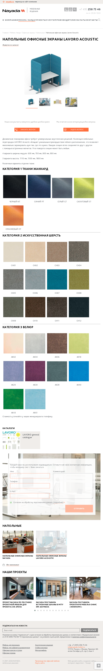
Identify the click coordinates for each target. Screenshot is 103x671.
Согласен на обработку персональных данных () (38, 502)
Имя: (12, 471)
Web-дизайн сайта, (75, 661)
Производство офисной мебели (47, 661)
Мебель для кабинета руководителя (16, 648)
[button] (34, 610)
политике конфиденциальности (84, 637)
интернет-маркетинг (76, 663)
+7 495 (89, 9)
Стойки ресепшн (41, 648)
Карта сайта (40, 663)
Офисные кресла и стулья (12, 650)
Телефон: (14, 481)
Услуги (50, 20)
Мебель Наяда (26, 20)
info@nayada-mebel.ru (76, 647)
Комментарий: (59, 471)
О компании (10, 20)
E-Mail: (13, 491)
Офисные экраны (9, 653)
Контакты (92, 20)
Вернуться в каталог (11, 45)
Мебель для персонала (11, 645)
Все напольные (12, 565)
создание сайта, (89, 661)
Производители (65, 20)
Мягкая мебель (41, 650)
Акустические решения (44, 645)
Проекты (40, 20)
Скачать (80, 20)
